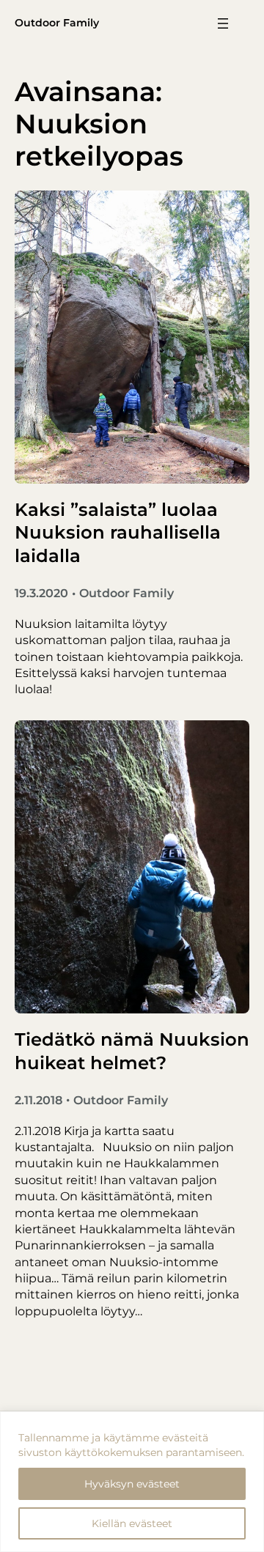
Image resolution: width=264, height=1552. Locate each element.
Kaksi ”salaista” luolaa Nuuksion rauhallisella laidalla (118, 532)
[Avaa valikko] (223, 23)
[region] (132, 1481)
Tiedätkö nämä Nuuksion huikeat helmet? (132, 1051)
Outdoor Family (57, 22)
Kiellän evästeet (132, 1523)
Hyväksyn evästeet (132, 1483)
